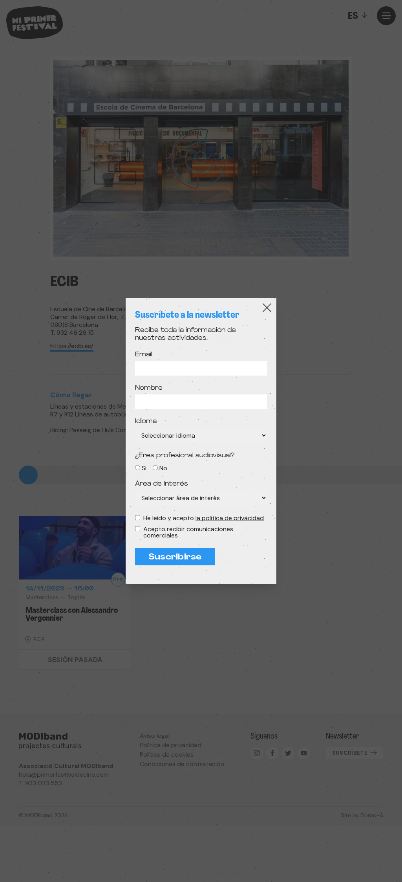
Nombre (149, 388)
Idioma (146, 421)
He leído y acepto (203, 518)
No (163, 468)
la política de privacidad (230, 518)
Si (144, 468)
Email (143, 355)
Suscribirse (175, 557)
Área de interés (161, 484)
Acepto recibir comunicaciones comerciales (188, 532)
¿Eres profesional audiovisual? (184, 456)
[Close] (267, 307)
